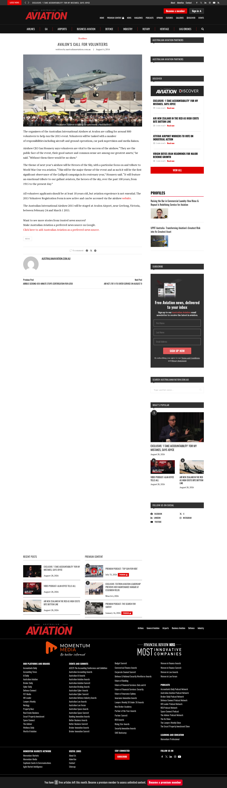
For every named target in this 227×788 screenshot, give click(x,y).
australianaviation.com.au (78, 49)
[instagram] (210, 3)
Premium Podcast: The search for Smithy (120, 605)
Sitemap (72, 766)
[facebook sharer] (87, 250)
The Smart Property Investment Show (175, 726)
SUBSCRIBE (122, 756)
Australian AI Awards (77, 675)
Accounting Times (30, 671)
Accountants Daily (30, 668)
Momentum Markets (31, 755)
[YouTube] (179, 756)
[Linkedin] (170, 756)
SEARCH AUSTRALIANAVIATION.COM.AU (171, 379)
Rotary (146, 29)
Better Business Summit (78, 723)
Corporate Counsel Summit (125, 672)
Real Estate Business (31, 712)
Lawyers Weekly (29, 701)
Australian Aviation (30, 679)
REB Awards (119, 719)
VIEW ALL (177, 170)
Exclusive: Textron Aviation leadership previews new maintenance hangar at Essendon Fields (123, 587)
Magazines (138, 18)
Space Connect (29, 720)
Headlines (82, 38)
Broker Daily (28, 683)
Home (102, 18)
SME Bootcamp (120, 732)
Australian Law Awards (78, 701)
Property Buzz (28, 709)
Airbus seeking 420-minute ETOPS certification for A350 (48, 283)
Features (169, 18)
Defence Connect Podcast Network (174, 700)
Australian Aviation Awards (79, 679)
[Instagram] (175, 756)
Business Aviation (86, 29)
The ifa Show (165, 719)
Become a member (175, 11)
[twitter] (201, 3)
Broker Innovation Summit (79, 731)
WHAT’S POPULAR (161, 405)
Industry (127, 29)
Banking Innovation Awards (79, 716)
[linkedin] (205, 3)
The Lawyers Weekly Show (171, 722)
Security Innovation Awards (125, 728)
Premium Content (114, 18)
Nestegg (26, 705)
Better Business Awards (78, 720)
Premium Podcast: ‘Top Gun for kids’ (121, 568)
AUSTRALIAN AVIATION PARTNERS (168, 40)
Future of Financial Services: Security (129, 689)
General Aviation (153, 628)
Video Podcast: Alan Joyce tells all (162, 478)
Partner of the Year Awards (125, 711)
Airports (62, 29)
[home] (46, 14)
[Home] (49, 629)
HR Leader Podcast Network (171, 704)
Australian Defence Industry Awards (83, 697)
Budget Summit (121, 663)
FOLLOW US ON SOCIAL (163, 505)
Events (201, 18)
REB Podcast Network (169, 707)
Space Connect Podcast (170, 711)
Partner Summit (121, 715)
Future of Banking (121, 680)
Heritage (164, 29)
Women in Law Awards (169, 672)
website (126, 198)
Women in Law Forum (169, 676)
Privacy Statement (179, 361)
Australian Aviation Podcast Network (175, 692)
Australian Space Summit (79, 712)
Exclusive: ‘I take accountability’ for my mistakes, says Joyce (61, 2)
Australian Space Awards (78, 709)
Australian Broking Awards (79, 686)
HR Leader (27, 697)
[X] (166, 756)
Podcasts (149, 18)
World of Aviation (29, 731)
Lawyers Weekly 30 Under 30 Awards (129, 702)
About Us (72, 755)
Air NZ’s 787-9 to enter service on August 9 (123, 283)
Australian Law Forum (77, 705)
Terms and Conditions (190, 358)
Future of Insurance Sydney (125, 693)
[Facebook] (162, 756)
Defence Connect (29, 690)
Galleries (180, 18)
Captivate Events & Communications (37, 763)
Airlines (31, 29)
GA (46, 29)
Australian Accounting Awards (80, 671)
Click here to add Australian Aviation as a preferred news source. (61, 229)
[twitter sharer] (91, 250)
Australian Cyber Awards (78, 690)
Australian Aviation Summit (79, 683)
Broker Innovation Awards (79, 727)
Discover (157, 78)
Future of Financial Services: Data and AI (130, 685)
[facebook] (197, 3)
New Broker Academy (123, 706)
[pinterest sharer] (95, 250)
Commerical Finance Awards (126, 667)
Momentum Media (30, 759)
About (173, 2)
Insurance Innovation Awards (126, 698)
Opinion (160, 18)
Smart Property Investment (33, 716)
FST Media (27, 694)
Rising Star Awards (122, 724)
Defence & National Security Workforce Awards (133, 676)
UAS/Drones (185, 29)
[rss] (218, 3)
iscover (192, 18)
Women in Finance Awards (171, 663)
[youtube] (214, 3)
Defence (109, 29)
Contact (189, 2)
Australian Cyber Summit (78, 694)
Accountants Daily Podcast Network (174, 689)
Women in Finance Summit (171, 667)
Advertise (180, 2)
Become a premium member (165, 782)
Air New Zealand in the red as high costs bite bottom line (191, 480)
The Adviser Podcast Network (172, 715)
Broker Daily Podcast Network (172, 696)
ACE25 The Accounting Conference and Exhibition (88, 668)
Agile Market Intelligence (32, 766)
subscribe (158, 266)
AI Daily (26, 675)
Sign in (195, 11)
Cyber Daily (27, 686)
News (129, 18)
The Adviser (27, 723)
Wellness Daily (28, 727)
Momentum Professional (170, 739)
